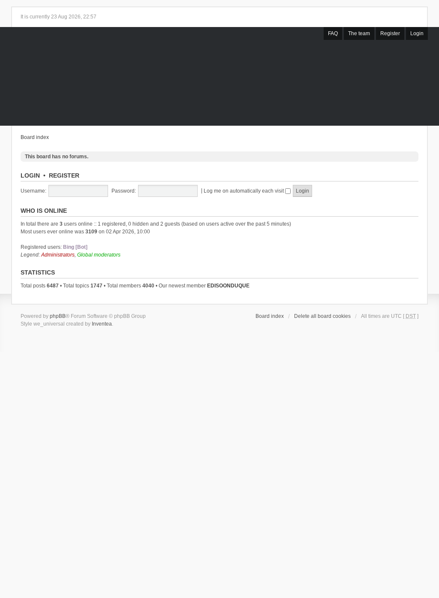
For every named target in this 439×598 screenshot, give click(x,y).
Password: (123, 191)
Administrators (58, 255)
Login (417, 33)
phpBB (58, 316)
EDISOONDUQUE (228, 286)
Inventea (102, 324)
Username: (33, 191)
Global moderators (98, 255)
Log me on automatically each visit (244, 191)
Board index (35, 137)
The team (359, 33)
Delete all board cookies (322, 316)
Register (390, 33)
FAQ (333, 33)
